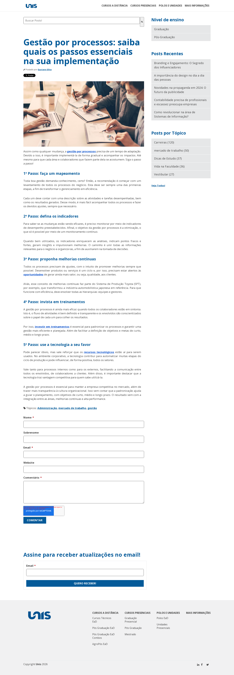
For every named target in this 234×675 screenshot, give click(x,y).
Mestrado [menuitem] (130, 634)
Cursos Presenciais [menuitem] (143, 5)
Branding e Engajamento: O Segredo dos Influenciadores (179, 65)
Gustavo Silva (45, 69)
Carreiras (164, 142)
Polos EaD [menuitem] (162, 618)
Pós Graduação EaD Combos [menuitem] (103, 636)
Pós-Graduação (164, 37)
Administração (47, 408)
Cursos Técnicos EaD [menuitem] (101, 619)
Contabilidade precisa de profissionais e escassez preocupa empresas (180, 102)
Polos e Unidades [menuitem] (170, 5)
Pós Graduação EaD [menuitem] (103, 628)
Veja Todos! (158, 185)
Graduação (161, 29)
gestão (92, 408)
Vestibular (164, 174)
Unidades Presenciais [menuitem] (163, 626)
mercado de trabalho (72, 408)
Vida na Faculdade (169, 166)
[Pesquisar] (142, 22)
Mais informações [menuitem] (197, 5)
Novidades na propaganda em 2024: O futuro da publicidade (180, 90)
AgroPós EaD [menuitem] (100, 644)
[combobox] (81, 20)
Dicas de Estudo (168, 158)
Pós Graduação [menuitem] (133, 628)
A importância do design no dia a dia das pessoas (179, 77)
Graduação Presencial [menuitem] (131, 619)
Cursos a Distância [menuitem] (115, 5)
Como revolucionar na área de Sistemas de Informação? (174, 114)
